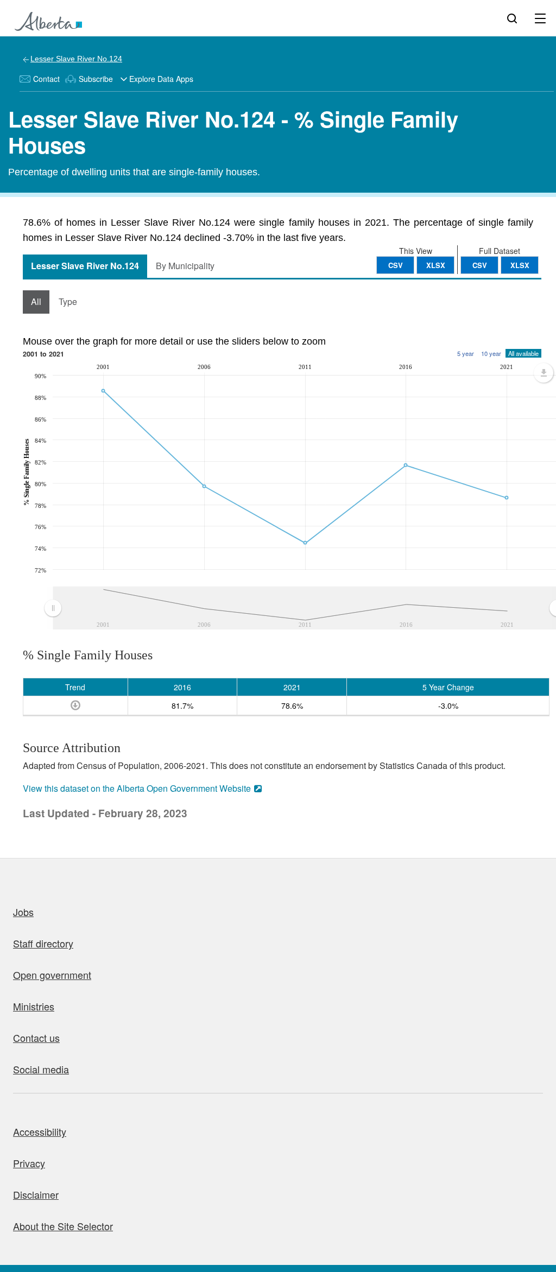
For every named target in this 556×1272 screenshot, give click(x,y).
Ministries (33, 1006)
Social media (41, 1069)
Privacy (29, 1163)
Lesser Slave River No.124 (76, 58)
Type (68, 301)
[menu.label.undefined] (543, 373)
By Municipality (185, 265)
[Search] (512, 18)
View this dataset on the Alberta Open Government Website (137, 788)
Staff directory (43, 943)
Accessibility (39, 1131)
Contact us (36, 1038)
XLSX (519, 265)
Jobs (23, 912)
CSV (479, 265)
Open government (52, 975)
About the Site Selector (63, 1226)
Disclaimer (36, 1194)
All (36, 301)
